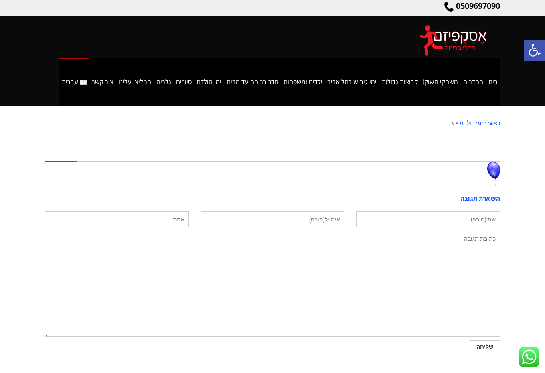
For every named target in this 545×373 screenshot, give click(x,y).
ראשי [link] (494, 122)
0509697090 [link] (478, 5)
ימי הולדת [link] (471, 122)
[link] (534, 50)
